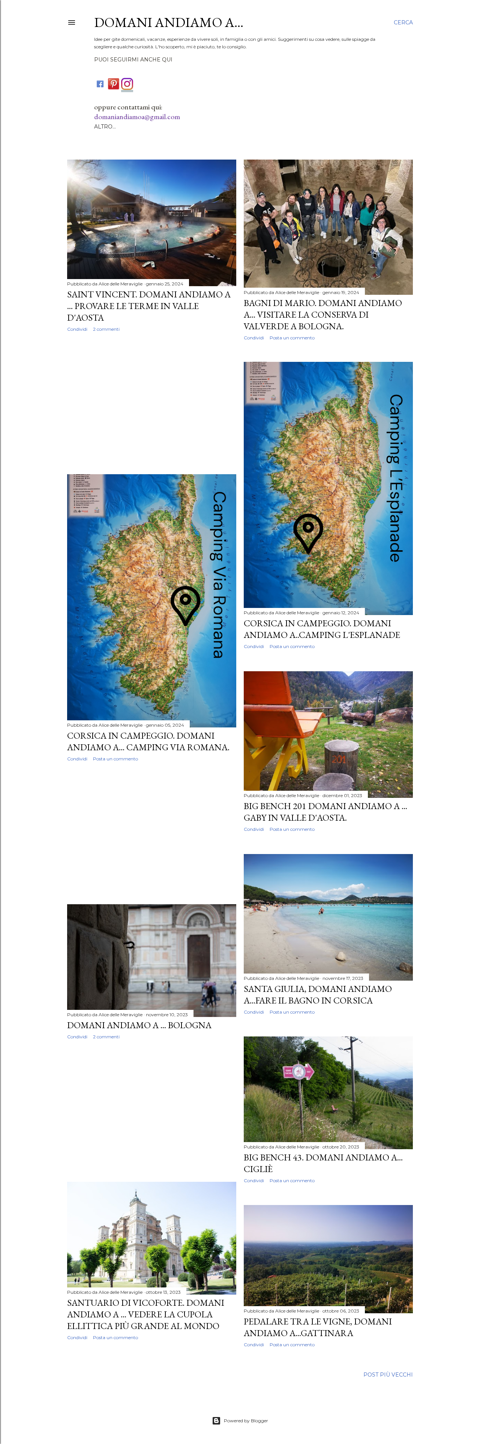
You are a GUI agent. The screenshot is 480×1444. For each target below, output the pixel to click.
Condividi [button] (77, 329)
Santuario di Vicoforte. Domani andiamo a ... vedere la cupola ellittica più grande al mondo (145, 1314)
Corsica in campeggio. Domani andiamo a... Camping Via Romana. (148, 741)
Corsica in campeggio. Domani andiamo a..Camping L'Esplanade (322, 629)
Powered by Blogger (246, 1420)
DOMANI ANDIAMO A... (168, 22)
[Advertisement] (151, 403)
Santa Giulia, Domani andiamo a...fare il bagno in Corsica (318, 994)
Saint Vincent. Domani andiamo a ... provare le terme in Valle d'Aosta (149, 305)
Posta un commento (292, 337)
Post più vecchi (388, 1374)
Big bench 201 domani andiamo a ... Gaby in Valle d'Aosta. (325, 811)
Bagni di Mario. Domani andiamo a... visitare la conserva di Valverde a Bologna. (323, 314)
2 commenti (106, 329)
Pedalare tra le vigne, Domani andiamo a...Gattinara (318, 1327)
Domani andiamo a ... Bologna (139, 1025)
